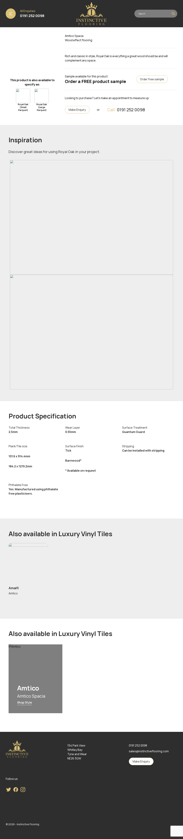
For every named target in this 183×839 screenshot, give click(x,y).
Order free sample (152, 79)
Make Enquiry (77, 110)
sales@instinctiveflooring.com (149, 751)
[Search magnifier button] (173, 13)
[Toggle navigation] (11, 13)
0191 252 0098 (32, 15)
